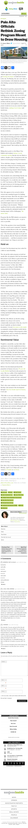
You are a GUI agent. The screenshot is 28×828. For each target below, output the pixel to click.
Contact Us (20, 823)
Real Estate (18, 492)
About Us (23, 822)
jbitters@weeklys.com (7, 483)
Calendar (14, 818)
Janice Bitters (6, 43)
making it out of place (15, 108)
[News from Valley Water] (14, 8)
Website (3, 691)
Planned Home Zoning (7, 502)
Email (4, 686)
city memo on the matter (20, 327)
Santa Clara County (13, 718)
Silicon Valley (13, 729)
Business (3, 18)
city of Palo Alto (19, 495)
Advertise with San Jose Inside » (14, 737)
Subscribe (24, 823)
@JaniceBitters (16, 43)
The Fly (14, 806)
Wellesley (4, 508)
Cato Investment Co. (7, 495)
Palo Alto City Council (7, 500)
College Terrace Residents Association (11, 497)
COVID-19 (13, 732)
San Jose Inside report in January (16, 389)
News (11, 492)
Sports (14, 809)
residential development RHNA (9, 505)
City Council (13, 720)
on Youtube (8, 469)
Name (4, 680)
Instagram (17, 824)
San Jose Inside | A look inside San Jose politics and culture (14, 792)
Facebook (10, 824)
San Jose (13, 723)
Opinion (14, 800)
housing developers (8, 76)
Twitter (14, 824)
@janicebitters (6, 485)
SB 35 (21, 505)
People (14, 815)
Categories (5, 13)
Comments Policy (4, 823)
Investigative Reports (14, 803)
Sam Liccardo (13, 726)
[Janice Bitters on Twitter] (11, 515)
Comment (3, 661)
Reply (3, 584)
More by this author (23, 513)
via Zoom (16, 469)
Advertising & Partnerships (12, 823)
